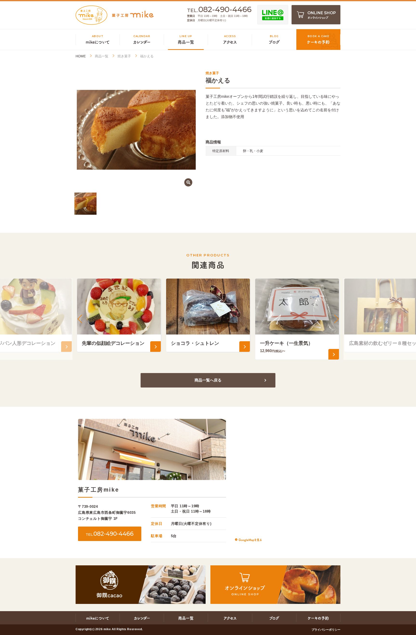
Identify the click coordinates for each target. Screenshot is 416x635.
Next (335, 319)
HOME (81, 56)
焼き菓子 (124, 56)
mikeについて (97, 618)
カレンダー (142, 618)
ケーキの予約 (318, 618)
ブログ (274, 618)
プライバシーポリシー (326, 629)
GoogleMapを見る (250, 539)
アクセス (230, 618)
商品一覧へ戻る (208, 380)
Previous (80, 319)
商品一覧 (101, 56)
